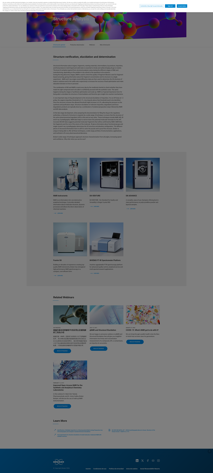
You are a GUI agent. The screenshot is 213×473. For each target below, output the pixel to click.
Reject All (170, 6)
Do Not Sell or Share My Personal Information (152, 6)
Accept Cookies (182, 6)
